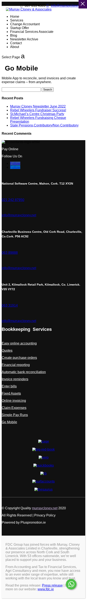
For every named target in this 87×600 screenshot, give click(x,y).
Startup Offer (19, 28)
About (14, 47)
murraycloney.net (44, 508)
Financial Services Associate (31, 31)
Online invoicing (14, 400)
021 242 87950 (13, 200)
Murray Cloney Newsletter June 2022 (38, 106)
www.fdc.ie (46, 589)
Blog (13, 35)
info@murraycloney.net (19, 215)
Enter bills (9, 386)
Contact (16, 43)
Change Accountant (25, 24)
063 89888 (10, 252)
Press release (52, 585)
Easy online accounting (19, 343)
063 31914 (10, 305)
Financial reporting (16, 365)
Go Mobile (9, 422)
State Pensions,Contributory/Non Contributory (44, 125)
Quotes (7, 350)
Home (14, 16)
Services (16, 20)
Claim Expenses (14, 408)
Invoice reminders (15, 379)
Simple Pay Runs (15, 415)
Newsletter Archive (24, 39)
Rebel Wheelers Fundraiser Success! (38, 110)
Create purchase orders (19, 357)
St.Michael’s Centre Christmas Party (37, 114)
